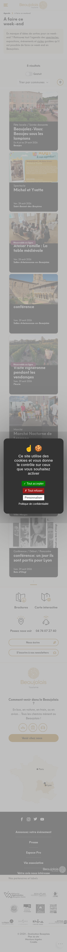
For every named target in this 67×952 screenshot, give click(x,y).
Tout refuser (35, 490)
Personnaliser (33, 497)
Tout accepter (35, 483)
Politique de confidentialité (33, 503)
